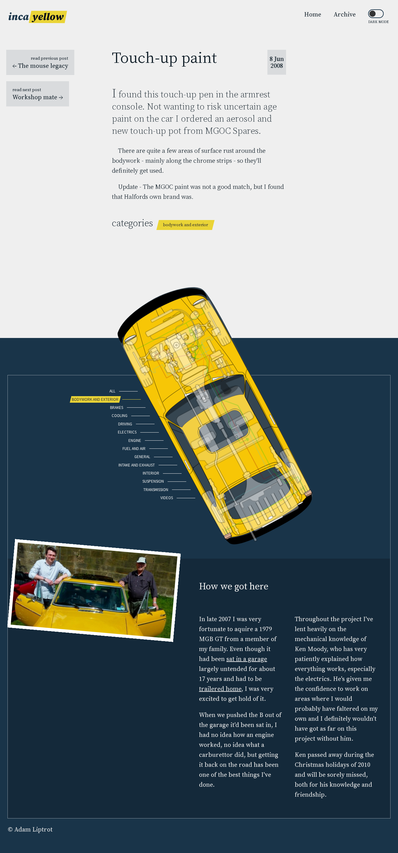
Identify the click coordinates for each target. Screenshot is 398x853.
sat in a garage (246, 658)
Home (312, 14)
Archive (345, 14)
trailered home (220, 688)
